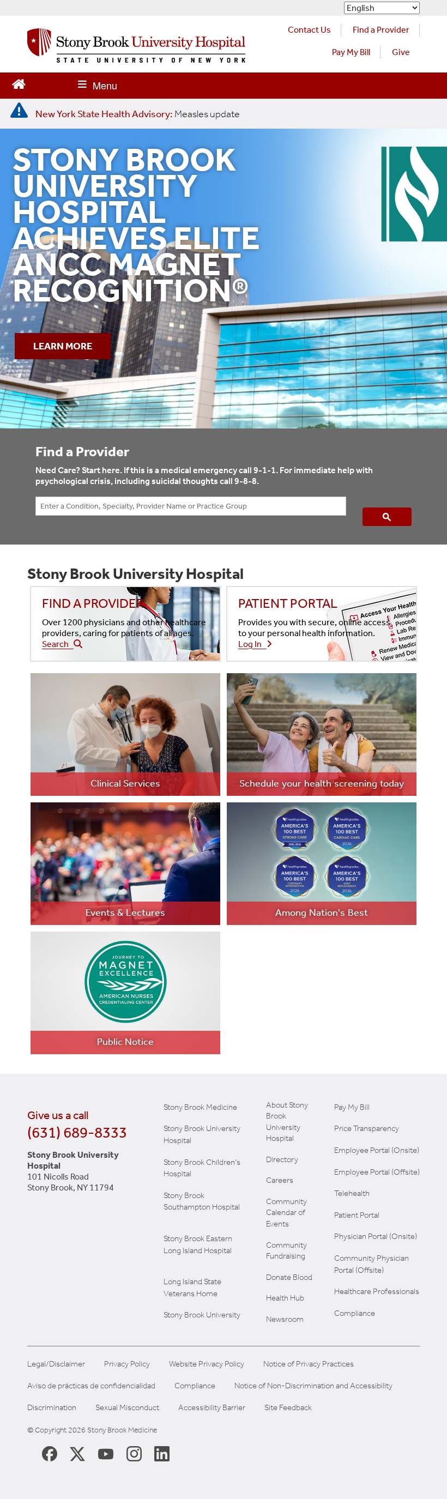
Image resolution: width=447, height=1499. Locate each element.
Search (58, 644)
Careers (279, 1180)
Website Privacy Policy (206, 1364)
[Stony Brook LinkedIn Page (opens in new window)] (162, 1453)
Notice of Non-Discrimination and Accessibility (313, 1386)
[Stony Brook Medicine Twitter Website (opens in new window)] (106, 1453)
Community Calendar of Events (286, 1212)
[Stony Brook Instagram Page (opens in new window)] (134, 1453)
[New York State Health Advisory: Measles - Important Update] (19, 110)
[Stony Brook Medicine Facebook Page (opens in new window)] (50, 1453)
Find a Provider (381, 30)
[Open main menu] (97, 85)
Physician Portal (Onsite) (375, 1236)
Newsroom (285, 1319)
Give (401, 52)
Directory (282, 1159)
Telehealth (352, 1193)
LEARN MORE (62, 346)
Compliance (354, 1313)
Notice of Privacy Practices (308, 1364)
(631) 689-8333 (77, 1132)
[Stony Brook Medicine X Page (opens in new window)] (77, 1453)
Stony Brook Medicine (200, 1107)
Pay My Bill (351, 52)
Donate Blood (289, 1277)
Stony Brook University (202, 1315)
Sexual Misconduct (127, 1407)
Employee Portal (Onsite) (376, 1150)
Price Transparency (366, 1128)
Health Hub (285, 1298)
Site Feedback (288, 1407)
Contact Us (309, 30)
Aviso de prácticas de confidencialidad (91, 1386)
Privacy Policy (127, 1364)
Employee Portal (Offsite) (377, 1172)
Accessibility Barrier (211, 1407)
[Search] (387, 516)
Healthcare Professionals (376, 1291)
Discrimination (51, 1407)
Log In (252, 644)
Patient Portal (356, 1215)
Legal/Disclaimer (56, 1364)
